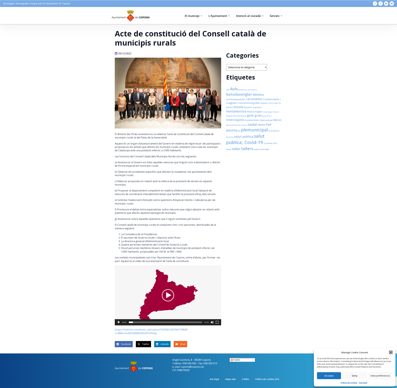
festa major (254, 111)
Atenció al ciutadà (248, 16)
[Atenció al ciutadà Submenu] (264, 15)
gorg (264, 116)
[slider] (165, 322)
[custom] (392, 3)
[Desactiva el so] (212, 322)
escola (238, 107)
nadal (252, 124)
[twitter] (380, 3)
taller (236, 148)
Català (236, 360)
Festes (229, 115)
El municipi (192, 16)
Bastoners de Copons (248, 90)
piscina (231, 130)
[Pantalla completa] (217, 322)
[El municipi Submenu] (202, 15)
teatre (257, 149)
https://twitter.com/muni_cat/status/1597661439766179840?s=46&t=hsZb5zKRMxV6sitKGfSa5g (151, 331)
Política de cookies (349, 382)
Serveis (274, 16)
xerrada (265, 149)
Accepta (329, 375)
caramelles (254, 99)
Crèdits (245, 379)
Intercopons (235, 120)
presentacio (274, 130)
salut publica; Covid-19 (245, 139)
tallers (247, 148)
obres (261, 124)
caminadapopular (235, 99)
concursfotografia (248, 102)
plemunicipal (254, 130)
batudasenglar (239, 94)
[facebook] (375, 3)
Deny (354, 375)
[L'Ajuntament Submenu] (230, 15)
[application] (168, 295)
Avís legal (363, 382)
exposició (257, 107)
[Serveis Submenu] (282, 15)
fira (235, 115)
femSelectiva (236, 111)
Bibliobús (258, 94)
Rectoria (229, 137)
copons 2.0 (266, 103)
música (244, 125)
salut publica (243, 136)
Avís (234, 89)
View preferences (380, 375)
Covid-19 (276, 103)
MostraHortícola (233, 125)
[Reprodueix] (118, 322)
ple (239, 130)
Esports (248, 107)
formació (241, 115)
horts (269, 116)
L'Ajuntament (217, 16)
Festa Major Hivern (271, 112)
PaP (268, 124)
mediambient (252, 120)
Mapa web (230, 379)
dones (229, 107)
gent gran (254, 115)
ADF (228, 90)
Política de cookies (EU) (267, 379)
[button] (390, 352)
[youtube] (386, 3)
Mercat (277, 120)
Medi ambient (266, 120)
